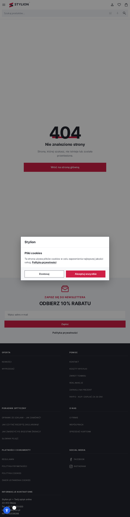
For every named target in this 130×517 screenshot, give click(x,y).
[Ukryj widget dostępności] (14, 508)
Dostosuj (44, 274)
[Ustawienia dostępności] (6, 510)
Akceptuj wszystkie (86, 274)
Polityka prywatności (44, 262)
